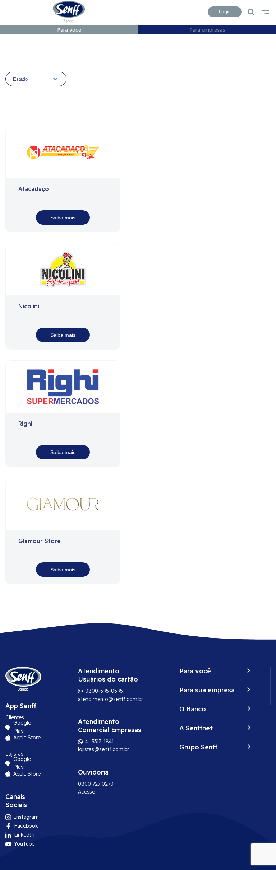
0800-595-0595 (103, 691)
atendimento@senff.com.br (110, 699)
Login (225, 11)
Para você (69, 30)
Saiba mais (62, 217)
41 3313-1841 (99, 741)
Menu (265, 11)
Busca (250, 11)
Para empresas (207, 30)
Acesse (86, 792)
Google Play (22, 727)
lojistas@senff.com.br (103, 749)
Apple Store (27, 737)
